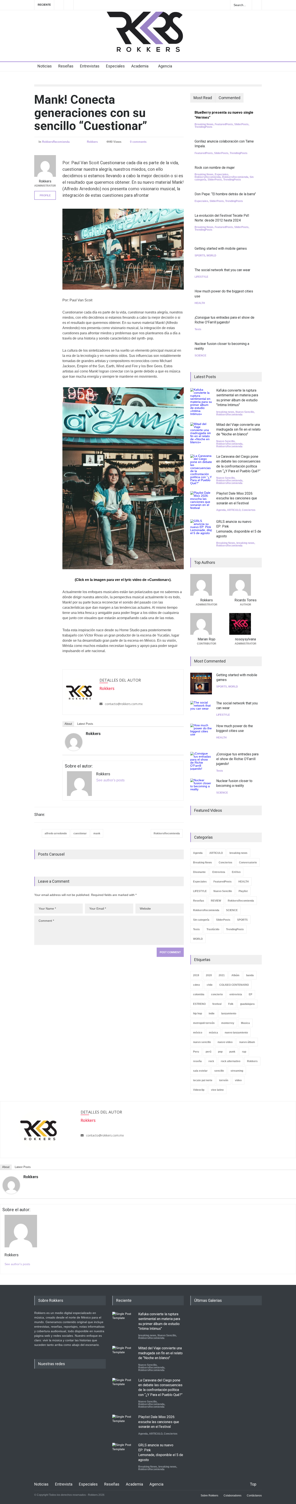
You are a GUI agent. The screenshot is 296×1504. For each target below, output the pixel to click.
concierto (217, 994)
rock (211, 1061)
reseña (197, 1061)
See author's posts (110, 780)
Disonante (199, 872)
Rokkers (92, 141)
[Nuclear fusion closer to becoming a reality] (201, 787)
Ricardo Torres (245, 600)
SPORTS (200, 255)
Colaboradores (232, 1495)
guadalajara (247, 1003)
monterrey (227, 1023)
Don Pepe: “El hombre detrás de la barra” (225, 194)
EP (250, 994)
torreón (223, 1080)
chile (210, 984)
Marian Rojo (206, 639)
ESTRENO (199, 1003)
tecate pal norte (202, 1080)
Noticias (44, 66)
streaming (237, 1070)
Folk (230, 1003)
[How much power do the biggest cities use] (201, 734)
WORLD (211, 255)
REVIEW (216, 900)
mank (96, 833)
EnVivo (236, 872)
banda (250, 975)
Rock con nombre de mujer (215, 168)
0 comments (138, 141)
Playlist (243, 891)
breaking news (225, 411)
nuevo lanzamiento (236, 1032)
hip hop (197, 1013)
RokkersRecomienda (56, 141)
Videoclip (198, 1089)
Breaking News (204, 124)
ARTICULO (234, 510)
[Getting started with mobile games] (201, 683)
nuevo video (225, 1042)
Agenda (221, 510)
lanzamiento (228, 1013)
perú (208, 1051)
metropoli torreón (204, 1023)
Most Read (203, 97)
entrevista (235, 994)
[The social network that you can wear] (201, 709)
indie (212, 1013)
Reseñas (65, 66)
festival (216, 1003)
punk (232, 1051)
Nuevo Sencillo (245, 411)
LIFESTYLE (201, 276)
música (213, 1032)
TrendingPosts (203, 126)
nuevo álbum (247, 1042)
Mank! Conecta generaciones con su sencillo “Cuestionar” (90, 113)
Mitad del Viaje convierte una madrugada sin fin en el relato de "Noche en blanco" (238, 429)
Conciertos (248, 510)
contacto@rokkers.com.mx (124, 704)
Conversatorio (248, 862)
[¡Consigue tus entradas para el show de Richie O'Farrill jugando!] (201, 761)
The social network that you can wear (222, 270)
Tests (198, 329)
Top (253, 1484)
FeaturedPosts (224, 124)
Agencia (165, 66)
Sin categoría (201, 919)
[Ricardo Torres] (245, 585)
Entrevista (218, 872)
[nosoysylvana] (245, 624)
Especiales (115, 66)
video (238, 1080)
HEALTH (200, 303)
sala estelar (200, 1070)
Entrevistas (89, 66)
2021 (222, 975)
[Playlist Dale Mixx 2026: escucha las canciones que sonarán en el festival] (201, 502)
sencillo (219, 1070)
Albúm (235, 975)
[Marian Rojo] (206, 624)
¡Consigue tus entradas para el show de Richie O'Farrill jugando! (237, 759)
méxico (197, 1032)
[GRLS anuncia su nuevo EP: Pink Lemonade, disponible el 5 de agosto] (201, 530)
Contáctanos (254, 1495)
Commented (229, 97)
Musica (245, 1023)
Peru (196, 1051)
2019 (196, 975)
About (68, 723)
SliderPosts (241, 124)
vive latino (217, 1089)
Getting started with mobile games (221, 248)
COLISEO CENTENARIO (234, 984)
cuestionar (80, 833)
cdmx (196, 984)
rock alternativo (230, 1061)
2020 (209, 975)
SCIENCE (200, 355)
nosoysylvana (245, 639)
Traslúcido (213, 929)
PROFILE (45, 195)
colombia (198, 994)
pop (220, 1051)
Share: (39, 815)
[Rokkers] (73, 742)
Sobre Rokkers (209, 1495)
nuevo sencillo (202, 1042)
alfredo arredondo (56, 833)
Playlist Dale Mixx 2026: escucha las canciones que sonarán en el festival (236, 498)
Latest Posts (85, 723)
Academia (139, 66)
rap (244, 1051)
